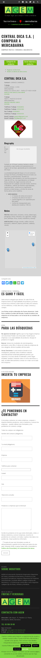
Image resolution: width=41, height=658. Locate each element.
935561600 (20, 109)
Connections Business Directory (28, 267)
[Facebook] (19, 2)
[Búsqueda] (3, 2)
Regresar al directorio (13, 70)
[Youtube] (34, 2)
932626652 (20, 107)
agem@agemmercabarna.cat (15, 632)
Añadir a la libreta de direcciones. (17, 71)
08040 (23, 92)
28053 (18, 102)
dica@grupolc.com (20, 118)
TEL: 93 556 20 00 (8, 624)
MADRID (7, 102)
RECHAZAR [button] (17, 649)
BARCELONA (8, 92)
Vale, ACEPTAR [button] (26, 645)
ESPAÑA (6, 94)
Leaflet (34, 267)
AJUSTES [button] (35, 645)
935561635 (20, 114)
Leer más (25, 649)
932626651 (16, 111)
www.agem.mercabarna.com (16, 630)
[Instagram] (23, 2)
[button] (33, 244)
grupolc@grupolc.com (21, 116)
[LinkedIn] (26, 2)
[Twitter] (30, 2)
